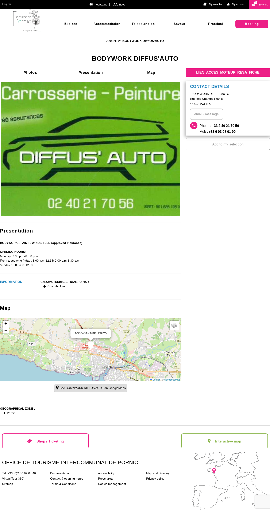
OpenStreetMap (172, 379)
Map (151, 72)
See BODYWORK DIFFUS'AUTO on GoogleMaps (93, 388)
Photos (30, 72)
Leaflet (156, 379)
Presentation (90, 72)
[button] (259, 4)
